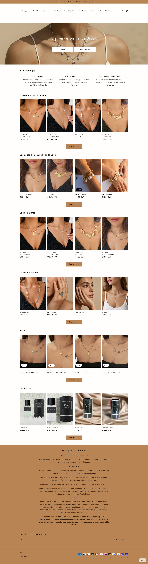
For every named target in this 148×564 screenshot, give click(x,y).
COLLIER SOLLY (24, 370)
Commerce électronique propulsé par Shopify (116, 558)
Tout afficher (74, 146)
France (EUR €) (26, 556)
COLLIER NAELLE (107, 370)
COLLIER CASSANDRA (26, 194)
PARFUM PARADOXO (108, 428)
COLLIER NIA (105, 312)
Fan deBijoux (100, 558)
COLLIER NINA (51, 194)
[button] (57, 11)
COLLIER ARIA (78, 370)
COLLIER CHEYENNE (53, 136)
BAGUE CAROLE (51, 312)
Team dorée (62, 49)
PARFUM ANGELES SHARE (54, 428)
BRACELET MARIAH (107, 194)
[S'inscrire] (53, 539)
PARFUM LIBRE (24, 428)
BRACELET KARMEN (80, 194)
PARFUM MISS (79, 428)
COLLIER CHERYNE (52, 370)
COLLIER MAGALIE (25, 136)
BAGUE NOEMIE (79, 312)
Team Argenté (84, 49)
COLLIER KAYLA (106, 136)
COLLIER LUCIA (79, 136)
